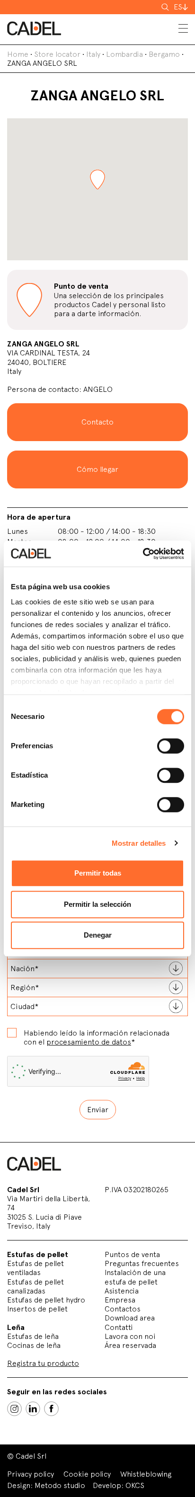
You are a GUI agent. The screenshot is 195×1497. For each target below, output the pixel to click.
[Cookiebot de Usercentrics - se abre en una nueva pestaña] (142, 554)
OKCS (134, 1485)
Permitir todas (97, 873)
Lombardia (124, 54)
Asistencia (122, 1290)
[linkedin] (33, 1408)
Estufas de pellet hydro (46, 1299)
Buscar (166, 7)
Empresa (120, 1299)
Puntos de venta (132, 1254)
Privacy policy (30, 1474)
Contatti (119, 1327)
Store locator (57, 54)
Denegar (98, 935)
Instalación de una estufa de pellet (135, 1277)
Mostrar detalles (139, 843)
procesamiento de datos (88, 1041)
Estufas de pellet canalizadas (35, 1286)
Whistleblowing (145, 1474)
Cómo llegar (97, 469)
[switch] (170, 745)
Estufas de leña (33, 1336)
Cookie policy (87, 1474)
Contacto (97, 421)
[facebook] (51, 1408)
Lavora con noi (130, 1336)
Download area (130, 1317)
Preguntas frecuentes (142, 1263)
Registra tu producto (43, 1363)
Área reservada (130, 1345)
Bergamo (164, 54)
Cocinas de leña (34, 1345)
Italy (93, 54)
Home (17, 54)
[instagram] (14, 1408)
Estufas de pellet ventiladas (35, 1268)
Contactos (123, 1308)
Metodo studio (60, 1485)
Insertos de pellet (37, 1308)
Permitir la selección (97, 904)
